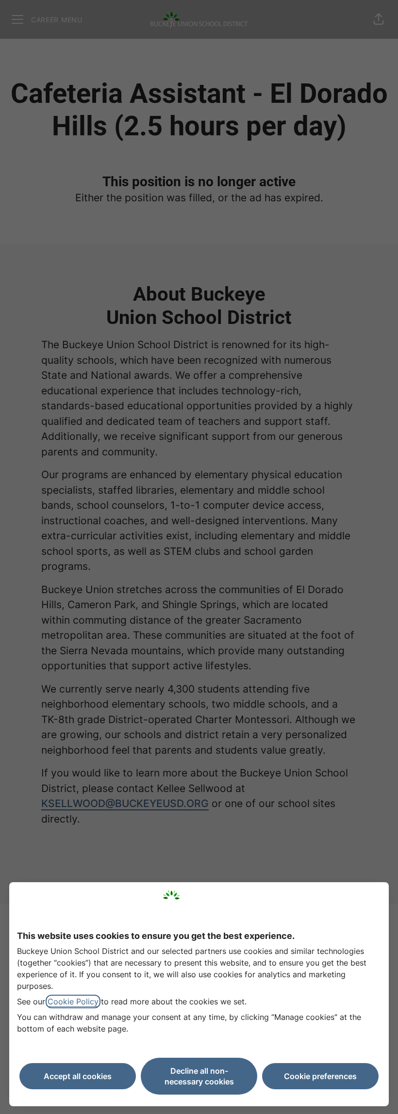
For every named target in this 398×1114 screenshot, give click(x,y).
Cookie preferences (320, 1076)
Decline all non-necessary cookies (199, 1076)
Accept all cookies (78, 1076)
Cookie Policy (73, 1001)
